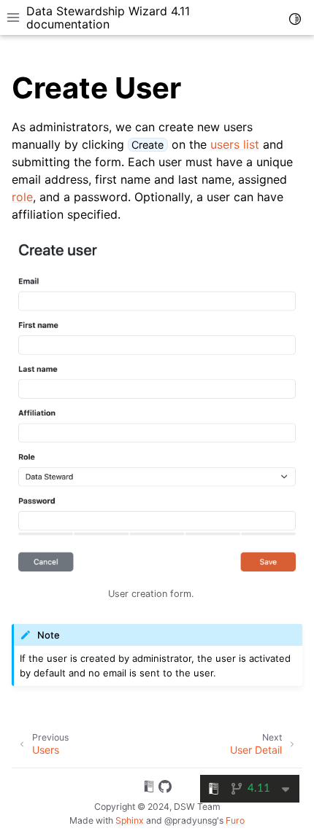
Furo (235, 820)
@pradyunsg (190, 820)
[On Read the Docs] (149, 788)
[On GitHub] (165, 788)
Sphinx (129, 820)
